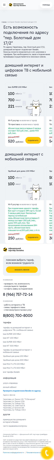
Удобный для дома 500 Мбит (16, 360)
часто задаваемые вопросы (15, 426)
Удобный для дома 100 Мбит (21, 171)
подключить (33, 140)
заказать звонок (22, 270)
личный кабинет (10, 387)
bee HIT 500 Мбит (11, 346)
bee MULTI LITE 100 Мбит (14, 364)
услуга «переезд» (10, 383)
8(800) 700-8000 (18, 315)
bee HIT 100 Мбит (10, 338)
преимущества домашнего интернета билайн (14, 420)
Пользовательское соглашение (36, 452)
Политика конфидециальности (13, 452)
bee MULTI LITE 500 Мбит (14, 368)
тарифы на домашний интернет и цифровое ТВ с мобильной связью (18, 328)
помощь (46, 5)
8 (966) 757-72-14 (18, 294)
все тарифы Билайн (11, 372)
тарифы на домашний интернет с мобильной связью (17, 351)
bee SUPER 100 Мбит (17, 87)
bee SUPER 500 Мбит (12, 342)
